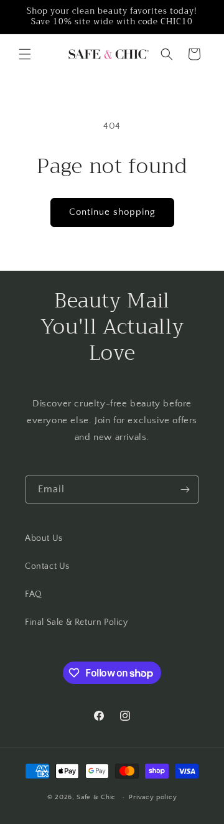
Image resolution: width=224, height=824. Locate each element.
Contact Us (47, 566)
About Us (44, 538)
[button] (25, 54)
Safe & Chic (96, 797)
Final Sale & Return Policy (76, 622)
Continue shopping (112, 212)
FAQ (33, 594)
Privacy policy (153, 797)
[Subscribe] (184, 489)
